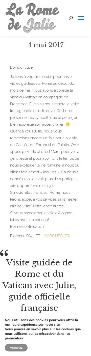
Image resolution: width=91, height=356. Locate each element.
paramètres (14, 338)
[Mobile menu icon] (82, 18)
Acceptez (16, 348)
